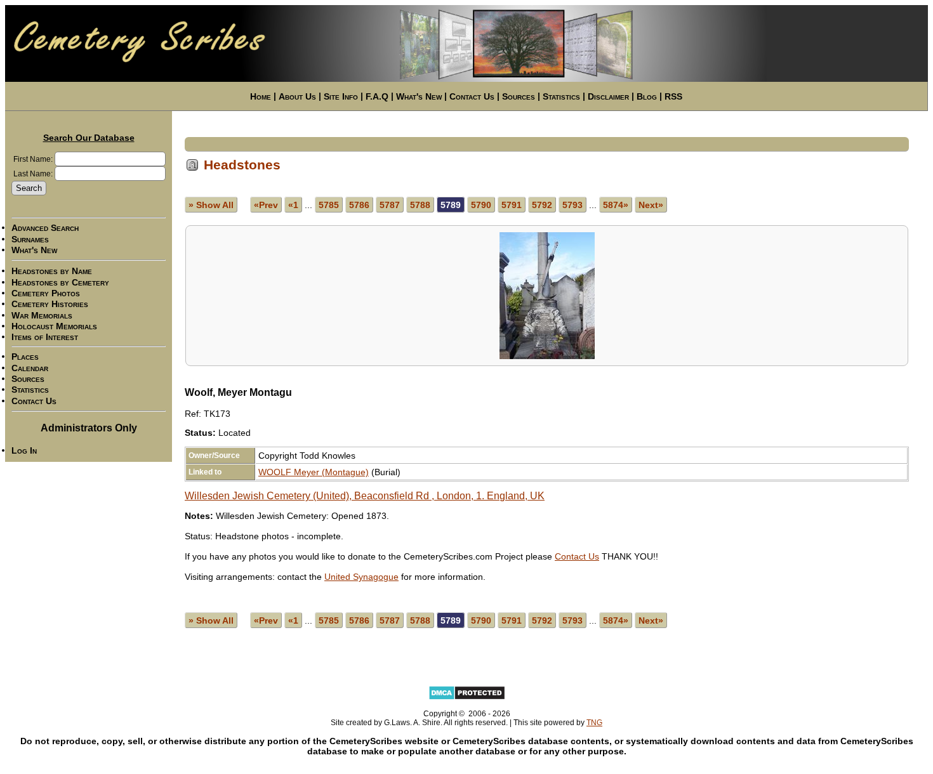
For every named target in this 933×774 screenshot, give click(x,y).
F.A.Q (377, 96)
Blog (647, 96)
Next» (651, 205)
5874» (615, 205)
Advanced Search (45, 228)
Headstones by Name (51, 271)
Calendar (29, 368)
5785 (329, 205)
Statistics (561, 96)
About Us (297, 96)
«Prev (266, 205)
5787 (390, 205)
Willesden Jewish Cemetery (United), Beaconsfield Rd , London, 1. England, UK (365, 495)
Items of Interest (44, 337)
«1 (293, 205)
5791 (511, 205)
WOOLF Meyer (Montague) (313, 472)
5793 (572, 205)
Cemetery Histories (49, 304)
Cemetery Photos (45, 293)
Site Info (341, 96)
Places (25, 357)
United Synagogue (361, 577)
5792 (542, 205)
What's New (419, 96)
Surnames (30, 239)
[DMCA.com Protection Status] (466, 697)
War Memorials (41, 315)
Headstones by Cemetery (60, 282)
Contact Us (471, 96)
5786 (359, 205)
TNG (594, 722)
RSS (673, 96)
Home (260, 96)
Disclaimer (608, 96)
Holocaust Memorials (54, 326)
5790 (481, 205)
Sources (518, 96)
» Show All (211, 205)
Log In (24, 450)
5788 (420, 205)
